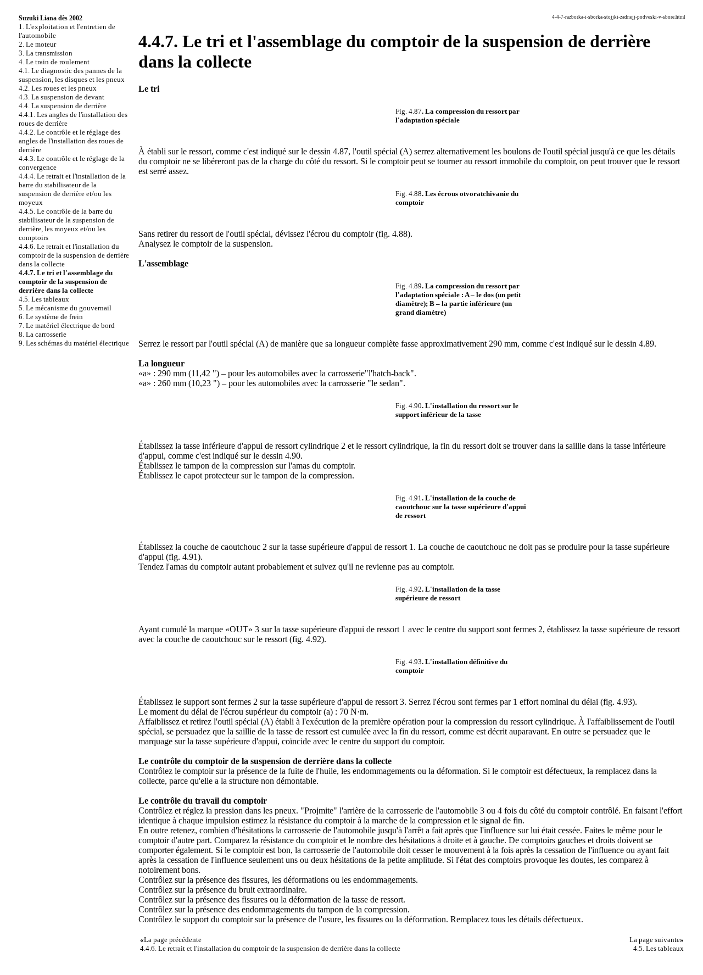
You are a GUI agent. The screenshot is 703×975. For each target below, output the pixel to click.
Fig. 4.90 (408, 406)
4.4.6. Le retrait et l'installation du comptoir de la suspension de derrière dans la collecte (74, 255)
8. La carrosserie (42, 334)
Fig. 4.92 (408, 589)
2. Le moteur (37, 44)
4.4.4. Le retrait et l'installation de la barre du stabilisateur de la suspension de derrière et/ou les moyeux (72, 189)
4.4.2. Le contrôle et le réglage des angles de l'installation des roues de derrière (71, 141)
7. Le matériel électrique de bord (67, 325)
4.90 (292, 455)
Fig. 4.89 (408, 286)
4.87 (340, 151)
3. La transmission (45, 53)
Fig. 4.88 (408, 194)
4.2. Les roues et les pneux (58, 88)
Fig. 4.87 (408, 111)
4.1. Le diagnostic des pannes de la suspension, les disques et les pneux (72, 74)
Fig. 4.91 (408, 498)
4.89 (646, 343)
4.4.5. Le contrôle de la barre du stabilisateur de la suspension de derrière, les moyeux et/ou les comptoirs (66, 224)
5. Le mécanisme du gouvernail (65, 308)
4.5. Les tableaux (44, 299)
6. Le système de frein (51, 317)
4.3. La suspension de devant (61, 97)
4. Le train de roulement (54, 62)
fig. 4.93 (617, 701)
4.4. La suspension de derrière (63, 106)
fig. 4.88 (393, 233)
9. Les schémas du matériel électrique (74, 343)
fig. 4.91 (183, 556)
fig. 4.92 (306, 639)
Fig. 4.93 (408, 662)
